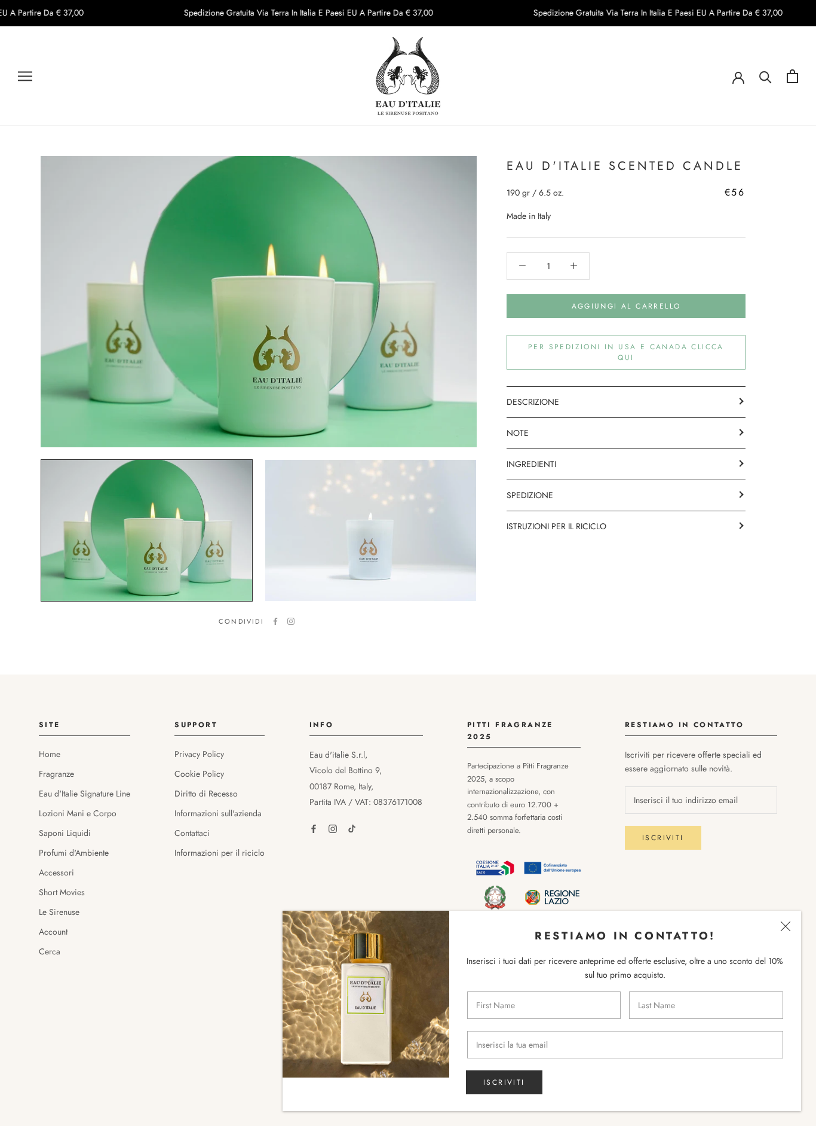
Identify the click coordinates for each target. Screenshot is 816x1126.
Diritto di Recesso (206, 794)
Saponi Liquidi (65, 833)
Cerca (49, 951)
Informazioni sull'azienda (218, 813)
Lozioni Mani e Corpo (77, 813)
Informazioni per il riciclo (219, 853)
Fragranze (56, 774)
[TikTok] (352, 828)
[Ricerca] (765, 76)
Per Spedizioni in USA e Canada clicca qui (626, 352)
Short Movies (62, 892)
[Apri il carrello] (792, 76)
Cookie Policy (199, 774)
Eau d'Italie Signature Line (84, 794)
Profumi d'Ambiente (74, 853)
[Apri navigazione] (25, 76)
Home (49, 754)
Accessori (56, 872)
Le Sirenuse (59, 912)
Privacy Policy (199, 754)
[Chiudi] (785, 926)
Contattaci (192, 833)
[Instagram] (291, 621)
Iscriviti (504, 1082)
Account (53, 932)
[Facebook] (275, 621)
